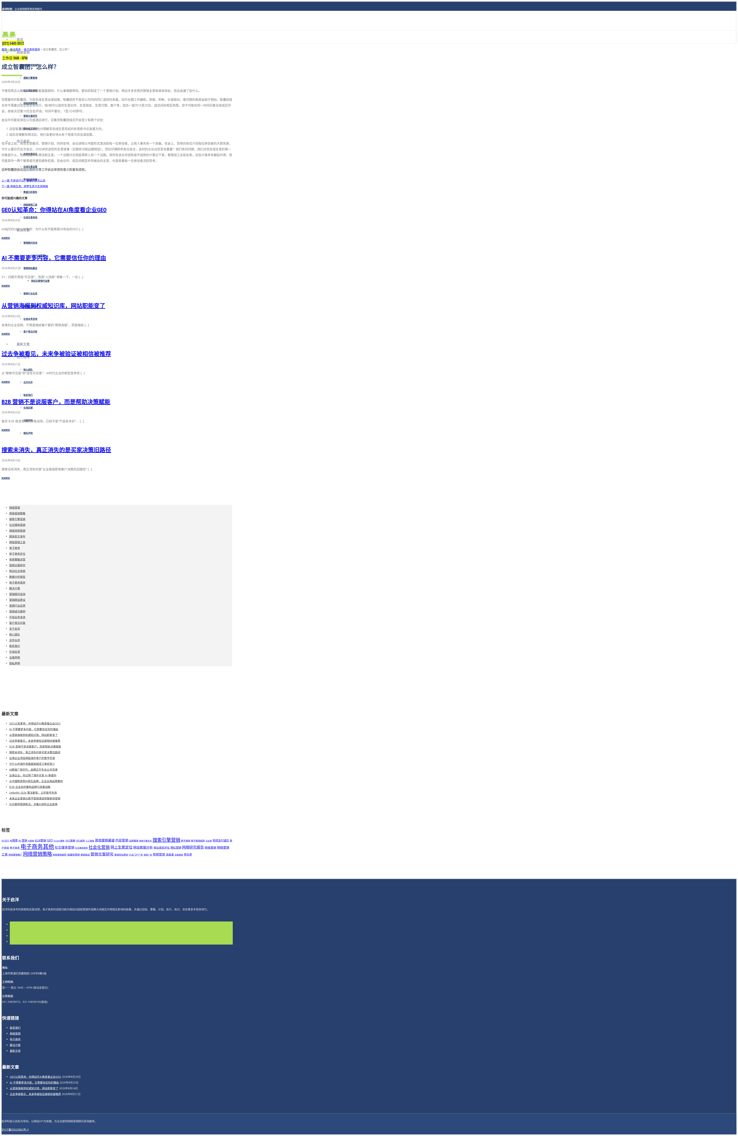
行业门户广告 (136, 854)
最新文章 (23, 344)
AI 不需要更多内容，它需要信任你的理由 (54, 257)
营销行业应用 (30, 293)
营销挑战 (85, 854)
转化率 (188, 854)
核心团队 (28, 369)
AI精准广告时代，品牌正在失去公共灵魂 (33, 769)
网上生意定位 (121, 847)
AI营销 (31, 840)
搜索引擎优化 (145, 840)
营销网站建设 (30, 268)
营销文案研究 (30, 116)
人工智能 (90, 840)
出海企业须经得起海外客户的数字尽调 (32, 758)
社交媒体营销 (17, 525)
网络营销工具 (30, 205)
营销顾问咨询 (30, 243)
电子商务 (15, 49)
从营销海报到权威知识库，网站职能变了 (53, 305)
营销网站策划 (121, 854)
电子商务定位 (17, 554)
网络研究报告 (193, 847)
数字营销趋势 (198, 840)
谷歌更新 (179, 854)
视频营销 (159, 854)
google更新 (59, 840)
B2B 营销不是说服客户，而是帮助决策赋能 (56, 401)
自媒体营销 (73, 854)
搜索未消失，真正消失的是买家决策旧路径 (56, 450)
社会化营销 (99, 847)
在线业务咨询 (30, 319)
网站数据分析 (143, 847)
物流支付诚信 (221, 840)
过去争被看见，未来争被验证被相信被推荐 (56, 353)
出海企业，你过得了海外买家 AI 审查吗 (32, 775)
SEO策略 (70, 840)
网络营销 (23, 52)
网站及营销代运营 (40, 281)
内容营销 (121, 840)
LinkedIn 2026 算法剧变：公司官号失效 (33, 792)
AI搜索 (14, 840)
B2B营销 (40, 840)
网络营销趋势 (59, 854)
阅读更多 (6, 238)
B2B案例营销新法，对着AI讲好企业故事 (33, 804)
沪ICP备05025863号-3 (15, 1129)
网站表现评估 (162, 847)
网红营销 (175, 847)
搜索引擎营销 (30, 78)
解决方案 (14, 588)
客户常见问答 (30, 331)
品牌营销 (133, 840)
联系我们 (28, 395)
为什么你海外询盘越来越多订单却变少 (32, 764)
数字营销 (185, 840)
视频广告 (148, 854)
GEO (50, 840)
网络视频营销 (17, 530)
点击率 (209, 840)
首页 (20, 40)
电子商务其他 (32, 49)
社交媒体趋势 (81, 848)
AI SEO (5, 840)
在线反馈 (28, 408)
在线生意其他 (30, 217)
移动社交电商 (17, 571)
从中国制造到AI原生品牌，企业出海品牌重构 (36, 781)
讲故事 (170, 854)
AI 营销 (22, 840)
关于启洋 (14, 628)
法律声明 (14, 657)
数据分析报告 (30, 192)
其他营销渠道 (105, 840)
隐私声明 (28, 433)
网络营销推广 (15, 854)
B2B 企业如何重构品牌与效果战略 (29, 787)
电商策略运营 (17, 559)
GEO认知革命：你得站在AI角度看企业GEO (54, 209)
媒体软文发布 (17, 536)
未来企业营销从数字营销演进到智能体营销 (34, 798)
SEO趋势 (80, 840)
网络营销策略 (17, 513)
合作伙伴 (28, 382)
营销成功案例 (17, 611)
